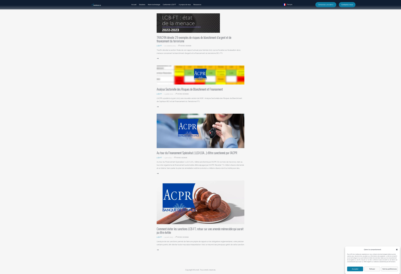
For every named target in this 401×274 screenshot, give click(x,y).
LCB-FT (159, 46)
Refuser (372, 269)
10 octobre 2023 (170, 46)
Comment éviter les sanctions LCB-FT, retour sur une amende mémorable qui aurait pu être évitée (200, 230)
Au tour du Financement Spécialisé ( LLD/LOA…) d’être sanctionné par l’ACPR (197, 152)
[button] (397, 250)
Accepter (355, 269)
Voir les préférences (389, 269)
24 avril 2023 (168, 237)
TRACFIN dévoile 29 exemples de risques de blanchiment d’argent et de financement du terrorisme (194, 39)
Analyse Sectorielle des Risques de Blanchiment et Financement (190, 89)
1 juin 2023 (168, 158)
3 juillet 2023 (168, 94)
